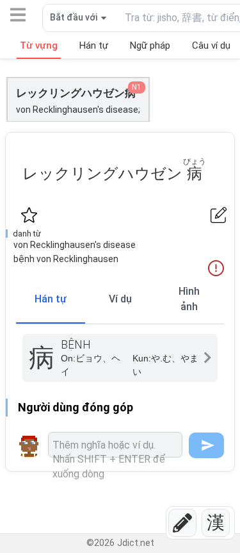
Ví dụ (120, 299)
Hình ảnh (189, 299)
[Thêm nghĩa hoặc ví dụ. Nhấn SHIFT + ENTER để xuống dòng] (115, 445)
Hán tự (51, 299)
